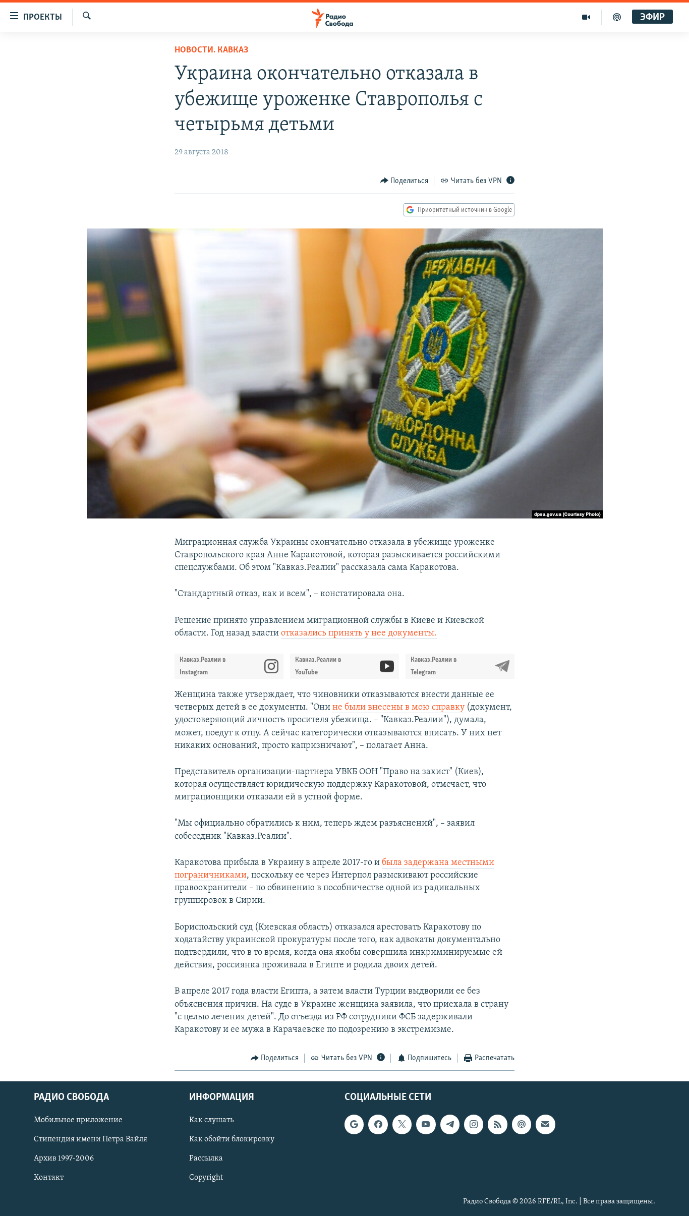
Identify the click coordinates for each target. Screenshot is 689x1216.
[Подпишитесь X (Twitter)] (402, 1124)
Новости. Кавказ (211, 50)
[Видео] (586, 17)
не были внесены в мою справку (398, 707)
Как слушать (211, 1120)
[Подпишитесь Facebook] (377, 1124)
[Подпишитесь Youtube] (425, 1124)
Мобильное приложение (78, 1120)
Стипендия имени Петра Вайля (90, 1139)
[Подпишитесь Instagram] (473, 1124)
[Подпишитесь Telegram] (450, 1124)
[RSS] (497, 1124)
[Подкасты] (521, 1124)
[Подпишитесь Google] (354, 1124)
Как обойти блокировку (231, 1139)
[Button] (404, 181)
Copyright (206, 1178)
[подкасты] (617, 17)
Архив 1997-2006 (64, 1158)
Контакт (49, 1178)
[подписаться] (545, 1124)
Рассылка (206, 1158)
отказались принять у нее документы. (359, 633)
